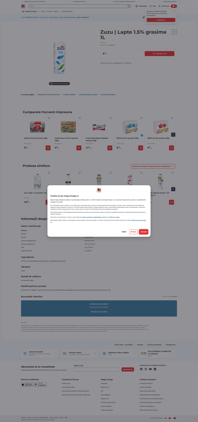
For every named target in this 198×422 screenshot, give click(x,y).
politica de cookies (114, 217)
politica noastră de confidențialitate (91, 217)
